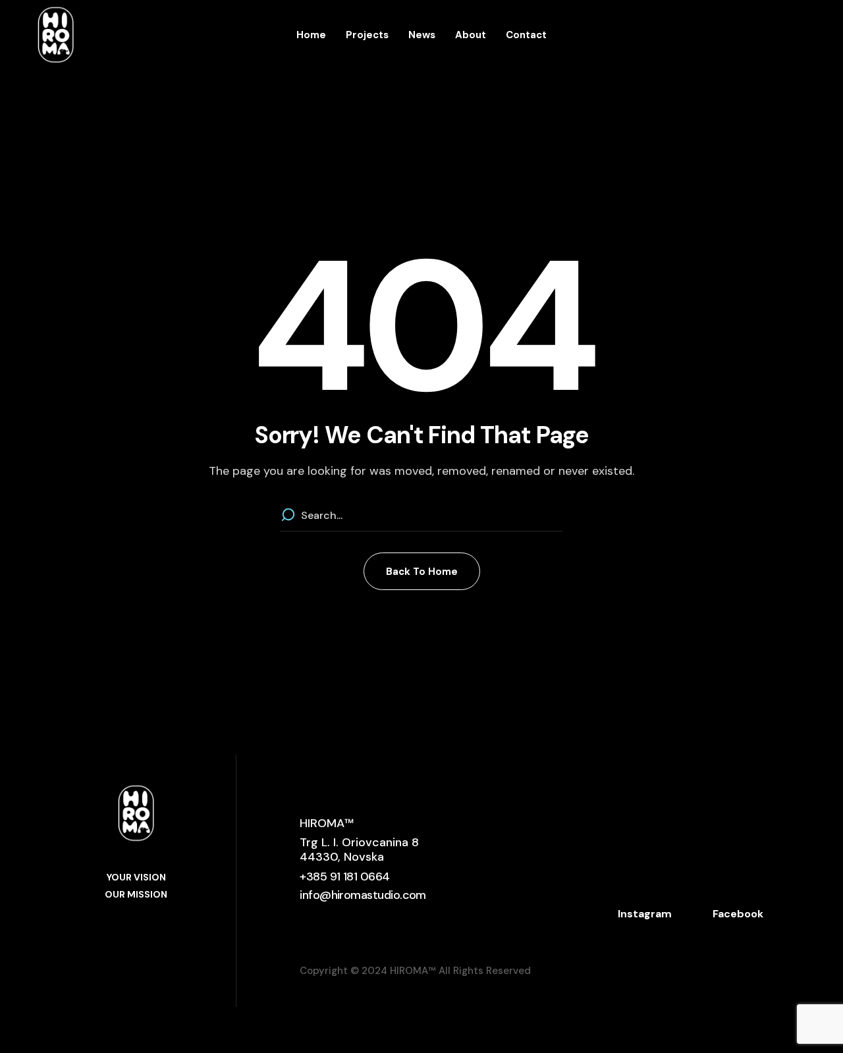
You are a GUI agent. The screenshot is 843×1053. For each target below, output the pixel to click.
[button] (422, 571)
